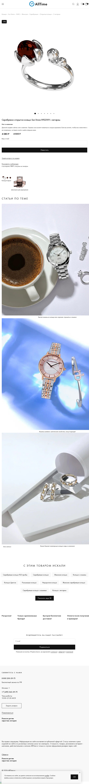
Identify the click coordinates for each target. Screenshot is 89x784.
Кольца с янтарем (59, 590)
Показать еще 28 (44, 598)
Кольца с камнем (79, 575)
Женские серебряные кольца (74, 582)
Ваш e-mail (5, 139)
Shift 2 (18, 14)
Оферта (5, 754)
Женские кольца (60, 575)
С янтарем (56, 14)
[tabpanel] (44, 64)
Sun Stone (11, 14)
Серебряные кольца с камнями (35, 590)
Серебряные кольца (41, 575)
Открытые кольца (46, 14)
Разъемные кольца (29, 582)
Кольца (4, 14)
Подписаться (44, 647)
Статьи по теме (15, 198)
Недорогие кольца (49, 582)
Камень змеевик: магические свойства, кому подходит (57, 432)
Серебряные (33, 14)
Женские (25, 14)
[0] (82, 4)
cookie (47, 775)
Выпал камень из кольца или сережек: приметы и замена (57, 317)
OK (74, 777)
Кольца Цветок (10, 582)
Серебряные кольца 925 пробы (15, 575)
